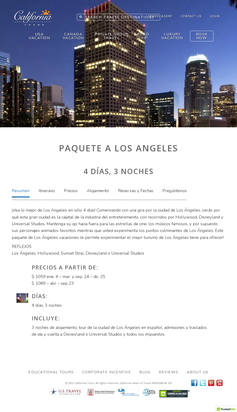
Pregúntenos (174, 191)
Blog (144, 372)
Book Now (202, 36)
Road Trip (143, 36)
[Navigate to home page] (33, 24)
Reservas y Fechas (135, 191)
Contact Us (191, 16)
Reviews (168, 372)
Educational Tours (51, 372)
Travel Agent (160, 16)
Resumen (21, 191)
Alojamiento (98, 191)
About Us (198, 372)
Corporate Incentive (106, 372)
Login (214, 16)
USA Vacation (39, 36)
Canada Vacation (73, 36)
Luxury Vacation (172, 36)
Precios (71, 191)
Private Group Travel (112, 36)
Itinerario (47, 191)
